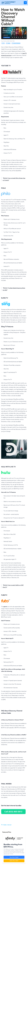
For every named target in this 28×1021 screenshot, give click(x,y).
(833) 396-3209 (14, 861)
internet (9, 825)
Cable (9, 43)
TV (3, 43)
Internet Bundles (16, 43)
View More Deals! (14, 857)
